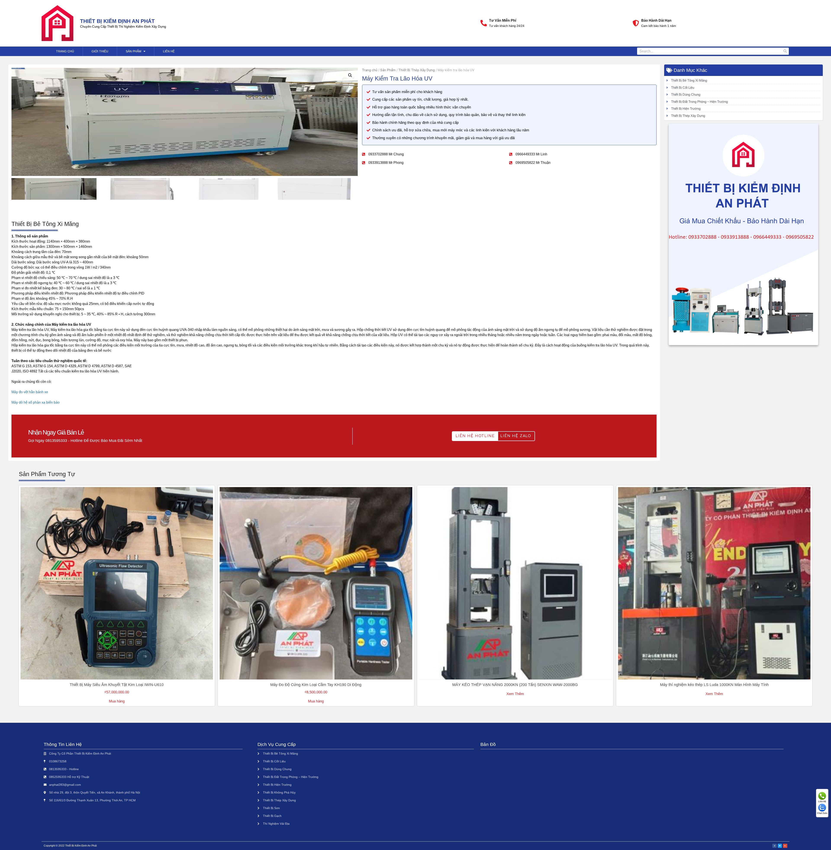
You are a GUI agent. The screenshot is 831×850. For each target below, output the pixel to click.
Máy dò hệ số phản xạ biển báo (35, 402)
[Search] (785, 51)
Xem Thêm (515, 694)
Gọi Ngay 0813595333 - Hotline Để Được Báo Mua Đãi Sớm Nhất (85, 440)
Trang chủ (369, 70)
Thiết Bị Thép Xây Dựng (416, 70)
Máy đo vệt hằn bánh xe (29, 392)
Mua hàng (117, 701)
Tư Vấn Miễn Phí (502, 20)
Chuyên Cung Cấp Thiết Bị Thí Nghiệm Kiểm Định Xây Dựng (123, 26)
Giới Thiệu (100, 51)
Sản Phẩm (133, 51)
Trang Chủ (65, 51)
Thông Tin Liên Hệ (63, 744)
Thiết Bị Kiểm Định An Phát (117, 21)
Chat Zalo (822, 813)
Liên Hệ (169, 51)
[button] (475, 436)
